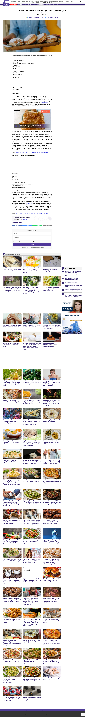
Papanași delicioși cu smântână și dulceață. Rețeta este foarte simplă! (32, 152)
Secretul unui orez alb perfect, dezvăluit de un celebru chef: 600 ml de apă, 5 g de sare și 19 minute (32, 463)
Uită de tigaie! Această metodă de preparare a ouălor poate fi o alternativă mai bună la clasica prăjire (32, 270)
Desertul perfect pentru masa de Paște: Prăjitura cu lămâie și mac (32, 641)
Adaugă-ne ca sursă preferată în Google (35, 17)
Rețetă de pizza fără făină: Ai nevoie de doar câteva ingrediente (12, 401)
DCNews (6, 3)
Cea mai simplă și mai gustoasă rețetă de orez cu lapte (51, 420)
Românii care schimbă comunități (56, 1)
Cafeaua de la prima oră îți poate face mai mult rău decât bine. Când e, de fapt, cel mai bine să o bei (12, 581)
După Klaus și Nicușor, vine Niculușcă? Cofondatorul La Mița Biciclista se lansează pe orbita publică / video (73, 284)
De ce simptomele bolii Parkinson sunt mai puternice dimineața (12, 325)
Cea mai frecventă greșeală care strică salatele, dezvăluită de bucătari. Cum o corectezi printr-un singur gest (51, 403)
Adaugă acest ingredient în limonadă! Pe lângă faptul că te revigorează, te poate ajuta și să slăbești (11, 383)
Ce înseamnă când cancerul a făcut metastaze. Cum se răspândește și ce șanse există (11, 421)
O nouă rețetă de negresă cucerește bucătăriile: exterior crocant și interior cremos (51, 522)
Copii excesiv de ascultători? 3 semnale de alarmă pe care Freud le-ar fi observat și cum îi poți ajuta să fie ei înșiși (32, 443)
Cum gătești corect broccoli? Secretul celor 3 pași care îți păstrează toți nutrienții (11, 541)
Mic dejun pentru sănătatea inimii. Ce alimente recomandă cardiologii (51, 621)
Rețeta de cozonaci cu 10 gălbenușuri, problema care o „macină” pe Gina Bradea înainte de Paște (12, 643)
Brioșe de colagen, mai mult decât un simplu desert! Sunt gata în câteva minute (12, 699)
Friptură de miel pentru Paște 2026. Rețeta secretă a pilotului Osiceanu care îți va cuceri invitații (51, 601)
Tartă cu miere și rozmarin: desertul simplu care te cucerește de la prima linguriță (52, 481)
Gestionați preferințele (43, 710)
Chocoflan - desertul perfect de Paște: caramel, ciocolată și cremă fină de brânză (51, 580)
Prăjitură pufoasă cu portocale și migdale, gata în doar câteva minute (12, 442)
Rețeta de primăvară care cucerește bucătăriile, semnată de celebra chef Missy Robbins (32, 502)
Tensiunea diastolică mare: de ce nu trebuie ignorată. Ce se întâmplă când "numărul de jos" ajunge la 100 (12, 503)
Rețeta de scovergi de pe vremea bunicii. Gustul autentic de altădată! (31, 213)
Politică (18, 1)
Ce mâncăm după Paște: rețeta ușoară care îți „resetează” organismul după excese (31, 541)
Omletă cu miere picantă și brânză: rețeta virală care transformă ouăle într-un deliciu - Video (52, 643)
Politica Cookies (34, 710)
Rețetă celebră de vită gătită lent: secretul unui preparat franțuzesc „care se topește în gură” (52, 502)
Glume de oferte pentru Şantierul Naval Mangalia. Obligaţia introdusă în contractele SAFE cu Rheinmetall (73, 295)
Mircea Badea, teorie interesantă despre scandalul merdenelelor (72, 279)
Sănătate (67, 1)
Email (48, 225)
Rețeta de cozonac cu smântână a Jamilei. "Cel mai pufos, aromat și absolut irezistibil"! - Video (32, 580)
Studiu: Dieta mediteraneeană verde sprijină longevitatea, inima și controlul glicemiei (32, 382)
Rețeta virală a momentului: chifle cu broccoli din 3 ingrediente (30, 661)
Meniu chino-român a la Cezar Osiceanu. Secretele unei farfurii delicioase (51, 442)
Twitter (28, 225)
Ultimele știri (13, 1)
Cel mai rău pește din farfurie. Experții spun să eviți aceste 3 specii (11, 344)
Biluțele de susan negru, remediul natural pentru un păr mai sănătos (32, 699)
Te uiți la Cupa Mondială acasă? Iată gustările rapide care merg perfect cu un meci (31, 402)
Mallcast (44, 2)
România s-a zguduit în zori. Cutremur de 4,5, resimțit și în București (31, 4)
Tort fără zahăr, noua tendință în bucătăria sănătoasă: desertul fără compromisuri (12, 522)
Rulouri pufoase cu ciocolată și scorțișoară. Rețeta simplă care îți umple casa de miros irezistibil (12, 600)
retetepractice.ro (44, 102)
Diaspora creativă (44, 1)
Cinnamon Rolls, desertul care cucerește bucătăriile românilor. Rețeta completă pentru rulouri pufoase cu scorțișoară (51, 562)
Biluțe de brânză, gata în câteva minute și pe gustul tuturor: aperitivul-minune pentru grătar (51, 661)
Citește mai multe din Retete (32, 704)
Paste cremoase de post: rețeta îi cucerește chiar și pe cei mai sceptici (11, 661)
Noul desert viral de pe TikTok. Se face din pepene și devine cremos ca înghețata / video (12, 269)
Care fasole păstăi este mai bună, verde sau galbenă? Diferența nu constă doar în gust (51, 289)
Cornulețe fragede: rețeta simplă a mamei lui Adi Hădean (52, 678)
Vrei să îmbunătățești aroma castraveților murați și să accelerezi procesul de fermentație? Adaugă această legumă (31, 290)
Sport (33, 2)
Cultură (72, 1)
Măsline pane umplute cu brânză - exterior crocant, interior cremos (12, 621)
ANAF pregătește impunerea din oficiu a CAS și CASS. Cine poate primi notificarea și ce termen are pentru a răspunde (52, 383)
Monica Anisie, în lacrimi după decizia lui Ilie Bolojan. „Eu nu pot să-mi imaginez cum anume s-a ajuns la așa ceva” (73, 273)
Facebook (17, 225)
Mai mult (49, 2)
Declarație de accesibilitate (59, 710)
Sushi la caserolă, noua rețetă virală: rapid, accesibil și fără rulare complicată (31, 481)
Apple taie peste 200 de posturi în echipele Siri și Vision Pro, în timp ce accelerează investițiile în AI (52, 542)
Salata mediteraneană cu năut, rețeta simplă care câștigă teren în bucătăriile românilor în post (31, 679)
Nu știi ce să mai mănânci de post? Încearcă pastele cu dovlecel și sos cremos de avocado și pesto (11, 680)
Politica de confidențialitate (24, 710)
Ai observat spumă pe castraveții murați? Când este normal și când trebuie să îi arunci (52, 326)
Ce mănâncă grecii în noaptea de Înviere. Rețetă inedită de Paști (12, 560)
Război (23, 1)
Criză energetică (29, 1)
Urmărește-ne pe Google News (52, 17)
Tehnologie (38, 2)
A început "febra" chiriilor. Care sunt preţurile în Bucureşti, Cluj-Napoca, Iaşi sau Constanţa (51, 462)
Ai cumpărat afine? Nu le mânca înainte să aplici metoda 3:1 (31, 325)
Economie (37, 1)
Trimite (32, 244)
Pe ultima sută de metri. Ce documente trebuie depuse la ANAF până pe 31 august (50, 269)
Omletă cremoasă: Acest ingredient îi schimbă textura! (11, 461)
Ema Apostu (44, 12)
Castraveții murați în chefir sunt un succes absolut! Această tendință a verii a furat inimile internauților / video (12, 290)
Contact (50, 710)
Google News (25, 219)
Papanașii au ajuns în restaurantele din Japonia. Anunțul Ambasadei (50, 344)
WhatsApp (38, 225)
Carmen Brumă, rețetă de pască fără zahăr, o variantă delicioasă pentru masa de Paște (31, 561)
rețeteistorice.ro (29, 203)
